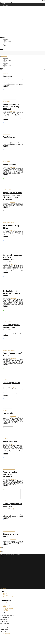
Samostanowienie (10, 441)
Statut (4, 594)
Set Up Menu (5, 5)
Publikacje (5, 607)
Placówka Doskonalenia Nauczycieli (9, 596)
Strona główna (5, 39)
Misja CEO (5, 593)
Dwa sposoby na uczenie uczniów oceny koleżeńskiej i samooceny (12, 258)
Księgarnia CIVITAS (7, 609)
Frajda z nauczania (6, 101)
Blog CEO (5, 603)
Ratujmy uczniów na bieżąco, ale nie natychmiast (11, 474)
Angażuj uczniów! (10, 137)
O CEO (4, 40)
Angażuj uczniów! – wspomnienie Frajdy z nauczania (12, 106)
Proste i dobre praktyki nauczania (9, 189)
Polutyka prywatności (7, 633)
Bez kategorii (5, 73)
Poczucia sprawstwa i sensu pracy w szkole (11, 384)
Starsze (43, 0)
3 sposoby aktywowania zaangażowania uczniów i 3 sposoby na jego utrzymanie (12, 196)
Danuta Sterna (12, 78)
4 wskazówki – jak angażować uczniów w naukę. (11, 293)
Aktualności (5, 602)
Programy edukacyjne (7, 605)
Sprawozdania (5, 595)
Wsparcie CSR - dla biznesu (8, 608)
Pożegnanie (7, 76)
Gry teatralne (8, 413)
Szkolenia (4, 606)
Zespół (4, 597)
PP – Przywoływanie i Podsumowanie (11, 326)
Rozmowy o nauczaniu (7, 41)
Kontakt (4, 42)
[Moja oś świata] (3, 56)
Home (4, 51)
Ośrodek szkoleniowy (7, 610)
